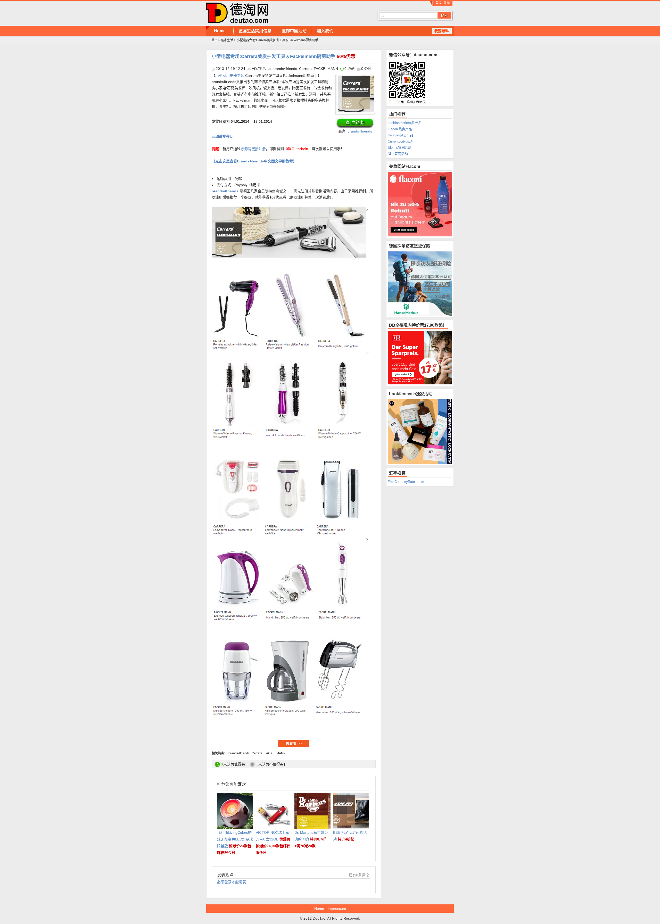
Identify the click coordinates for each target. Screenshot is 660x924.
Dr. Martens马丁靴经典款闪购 (311, 839)
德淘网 (283, 13)
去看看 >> (294, 743)
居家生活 (227, 40)
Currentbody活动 (400, 141)
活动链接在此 (222, 136)
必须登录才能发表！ (233, 882)
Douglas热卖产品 (400, 135)
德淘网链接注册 (253, 149)
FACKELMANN (326, 69)
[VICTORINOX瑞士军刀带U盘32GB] (274, 796)
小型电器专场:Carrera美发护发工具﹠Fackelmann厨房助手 (283, 56)
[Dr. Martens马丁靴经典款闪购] (312, 796)
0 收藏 (349, 69)
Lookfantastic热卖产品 (404, 123)
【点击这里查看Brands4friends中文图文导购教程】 (254, 161)
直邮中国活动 (294, 31)
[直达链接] (355, 123)
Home (220, 31)
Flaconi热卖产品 (400, 129)
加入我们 (325, 31)
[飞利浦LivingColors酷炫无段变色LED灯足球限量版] (235, 796)
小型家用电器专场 (229, 75)
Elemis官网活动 (399, 148)
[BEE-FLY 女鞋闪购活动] (351, 796)
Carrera (305, 69)
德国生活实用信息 (254, 31)
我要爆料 (441, 31)
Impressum (337, 908)
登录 (438, 3)
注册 (447, 3)
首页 (214, 40)
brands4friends (285, 69)
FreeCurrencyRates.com (406, 482)
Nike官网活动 (398, 154)
